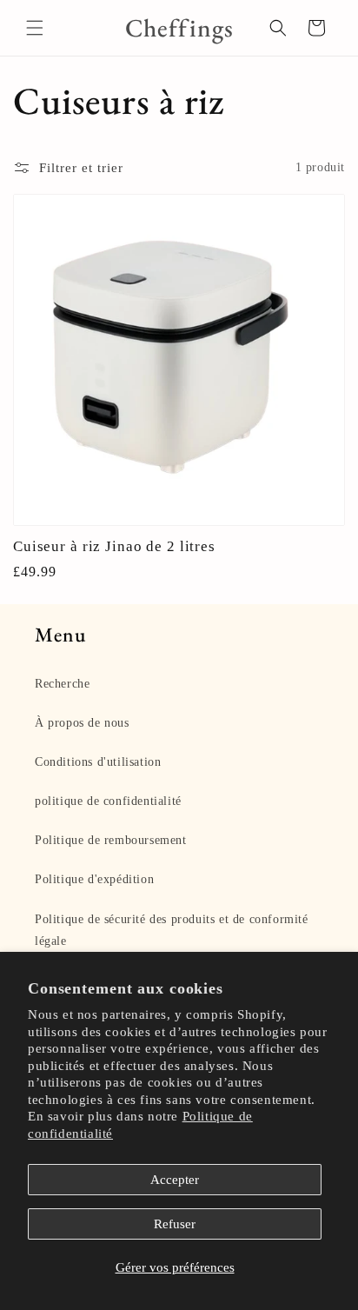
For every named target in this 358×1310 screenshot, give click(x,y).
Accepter (174, 1180)
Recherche (62, 683)
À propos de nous (82, 722)
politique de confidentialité (108, 801)
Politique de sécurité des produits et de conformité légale (171, 930)
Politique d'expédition (94, 879)
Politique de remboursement (111, 840)
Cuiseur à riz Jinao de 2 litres (114, 546)
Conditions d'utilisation (98, 761)
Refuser (175, 1224)
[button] (35, 28)
